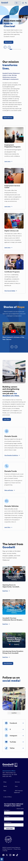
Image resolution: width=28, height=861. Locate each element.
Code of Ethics (7, 797)
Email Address (8, 822)
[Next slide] (9, 47)
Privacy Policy (17, 849)
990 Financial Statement (18, 791)
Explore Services (8, 117)
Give (16, 786)
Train (4, 790)
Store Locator (8, 42)
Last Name (7, 816)
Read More (5, 591)
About (5, 786)
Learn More (7, 419)
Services (17, 782)
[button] (11, 49)
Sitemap (5, 850)
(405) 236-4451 (6, 776)
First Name (7, 810)
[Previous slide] (5, 47)
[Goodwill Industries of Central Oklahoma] (5, 3)
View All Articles (8, 663)
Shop (4, 782)
